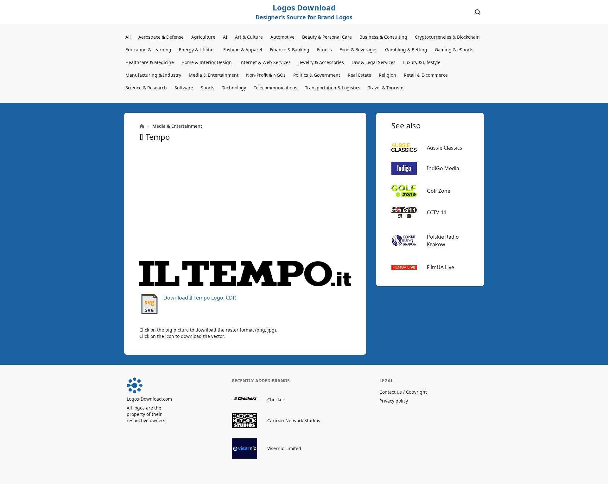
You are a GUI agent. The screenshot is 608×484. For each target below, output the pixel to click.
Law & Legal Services (374, 62)
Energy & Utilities (197, 50)
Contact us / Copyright (403, 392)
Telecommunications (275, 88)
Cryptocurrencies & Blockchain (447, 37)
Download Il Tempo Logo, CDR (199, 297)
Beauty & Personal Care (327, 37)
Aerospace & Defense (161, 37)
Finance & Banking (289, 50)
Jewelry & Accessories (321, 62)
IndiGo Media (443, 168)
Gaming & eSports (454, 50)
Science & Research (146, 88)
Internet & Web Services (265, 62)
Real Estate (359, 75)
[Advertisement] (245, 201)
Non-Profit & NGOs (266, 75)
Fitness (324, 50)
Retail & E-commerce (426, 75)
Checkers (277, 400)
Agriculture (203, 37)
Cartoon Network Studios (293, 420)
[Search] (477, 12)
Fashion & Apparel (242, 50)
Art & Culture (249, 37)
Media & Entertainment (213, 75)
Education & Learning (148, 50)
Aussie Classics (444, 147)
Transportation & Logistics (332, 88)
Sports (207, 88)
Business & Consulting (383, 37)
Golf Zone (438, 190)
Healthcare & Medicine (149, 62)
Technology (234, 88)
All (128, 37)
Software (183, 88)
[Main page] (141, 126)
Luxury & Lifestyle (421, 62)
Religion (387, 75)
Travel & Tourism (385, 88)
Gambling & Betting (406, 50)
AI (225, 37)
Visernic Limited (284, 448)
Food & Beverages (358, 50)
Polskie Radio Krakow (443, 240)
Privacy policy (393, 401)
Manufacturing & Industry (153, 75)
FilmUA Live (440, 267)
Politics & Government (316, 75)
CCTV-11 (436, 212)
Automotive (282, 37)
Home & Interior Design (206, 62)
